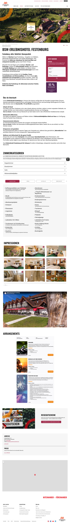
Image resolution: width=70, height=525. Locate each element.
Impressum (34, 521)
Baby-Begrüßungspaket (23, 513)
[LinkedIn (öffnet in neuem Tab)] (55, 521)
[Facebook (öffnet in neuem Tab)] (50, 521)
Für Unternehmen (45, 6)
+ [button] (3, 461)
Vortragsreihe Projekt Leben (24, 510)
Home (3, 44)
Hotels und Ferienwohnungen (8, 508)
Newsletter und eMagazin (40, 510)
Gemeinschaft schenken (24, 511)
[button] (66, 181)
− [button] (3, 462)
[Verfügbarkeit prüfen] (57, 78)
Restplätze (5, 506)
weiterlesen (30, 364)
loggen (60, 62)
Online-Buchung (37, 1)
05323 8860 (8, 440)
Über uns (37, 508)
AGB (12, 521)
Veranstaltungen (6, 511)
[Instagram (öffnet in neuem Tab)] (48, 521)
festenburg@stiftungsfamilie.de (13, 441)
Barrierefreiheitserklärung (25, 521)
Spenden (51, 1)
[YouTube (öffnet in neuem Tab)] (53, 521)
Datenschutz (16, 521)
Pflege (20, 506)
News (37, 506)
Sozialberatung (22, 508)
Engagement (56, 1)
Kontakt (61, 1)
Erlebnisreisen (5, 510)
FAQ (8, 521)
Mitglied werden (45, 1)
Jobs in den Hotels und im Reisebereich (43, 511)
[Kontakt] (69, 25)
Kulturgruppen (5, 513)
